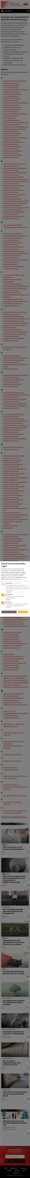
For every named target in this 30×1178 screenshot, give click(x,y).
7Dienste (8, 592)
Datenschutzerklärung (15, 579)
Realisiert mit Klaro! (23, 614)
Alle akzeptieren (23, 612)
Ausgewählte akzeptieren (9, 612)
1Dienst (8, 599)
